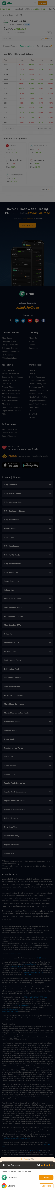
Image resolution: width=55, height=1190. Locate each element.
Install (46, 1177)
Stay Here (46, 1186)
